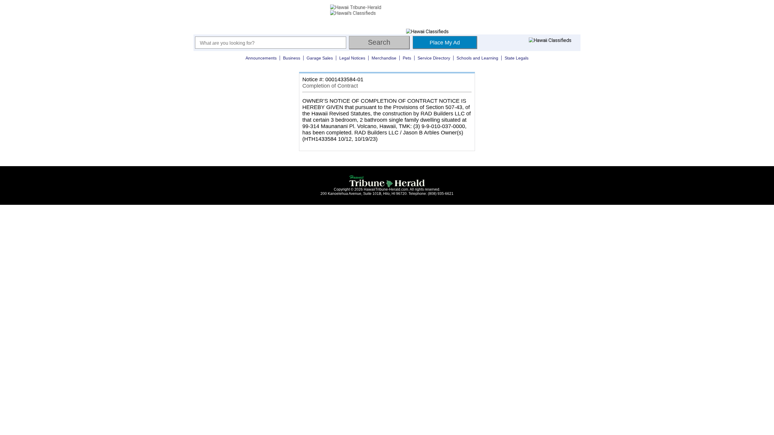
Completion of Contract (330, 86)
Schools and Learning (477, 58)
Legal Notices (352, 58)
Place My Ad (445, 43)
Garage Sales (320, 58)
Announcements (261, 58)
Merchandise (384, 58)
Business (291, 58)
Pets (407, 58)
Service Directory (434, 58)
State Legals (516, 58)
